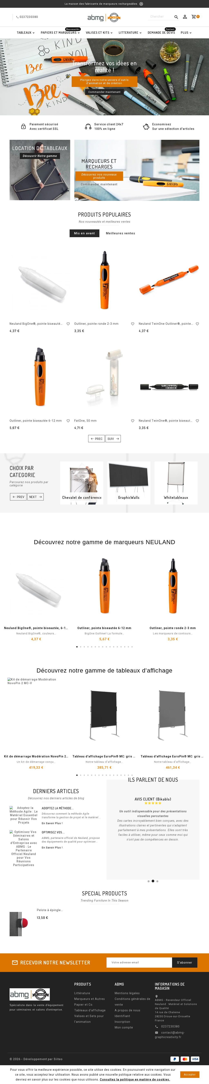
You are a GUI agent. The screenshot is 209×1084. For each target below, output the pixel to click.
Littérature (82, 993)
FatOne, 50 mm (85, 420)
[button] (18, 77)
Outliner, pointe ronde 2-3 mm (96, 323)
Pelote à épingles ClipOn (55, 910)
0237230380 (29, 17)
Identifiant (122, 1016)
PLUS (184, 32)
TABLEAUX (24, 32)
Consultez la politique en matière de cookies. (135, 1079)
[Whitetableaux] (176, 483)
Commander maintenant (104, 91)
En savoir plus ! (52, 823)
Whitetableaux (176, 497)
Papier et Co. (83, 1004)
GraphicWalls (129, 497)
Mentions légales (127, 993)
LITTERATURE (128, 32)
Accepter (190, 1074)
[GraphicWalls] (128, 483)
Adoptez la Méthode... (58, 808)
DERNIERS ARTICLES (56, 791)
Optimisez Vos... (53, 832)
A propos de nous (127, 1010)
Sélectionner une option (59, 924)
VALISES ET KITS (97, 32)
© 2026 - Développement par (32, 1059)
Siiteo (58, 1059)
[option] (104, 76)
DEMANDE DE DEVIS (161, 31)
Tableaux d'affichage (90, 1010)
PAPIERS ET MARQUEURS (60, 31)
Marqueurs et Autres (89, 999)
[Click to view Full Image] (23, 815)
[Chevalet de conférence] (81, 483)
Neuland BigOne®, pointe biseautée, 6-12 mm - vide (48, 323)
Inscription (122, 1021)
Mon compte (124, 1027)
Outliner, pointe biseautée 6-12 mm (36, 420)
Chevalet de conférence (81, 497)
